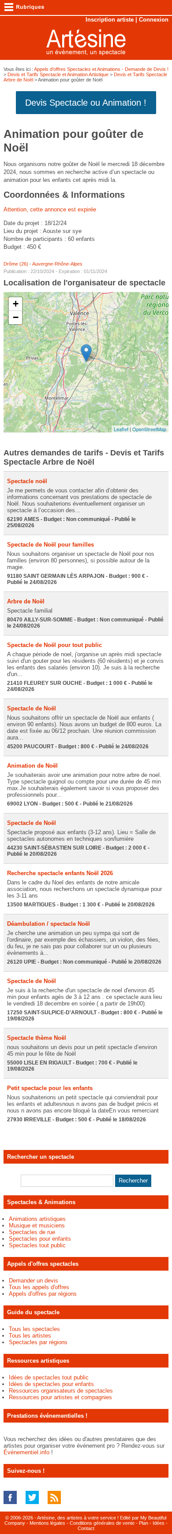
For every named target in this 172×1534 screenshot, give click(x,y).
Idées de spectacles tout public (49, 1377)
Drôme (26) (16, 263)
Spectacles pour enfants (40, 1238)
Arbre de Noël (26, 601)
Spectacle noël (27, 481)
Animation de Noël (32, 765)
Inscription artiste (110, 19)
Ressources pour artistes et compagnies (60, 1397)
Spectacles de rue (32, 1232)
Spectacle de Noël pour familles (50, 544)
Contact (86, 1528)
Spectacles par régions (38, 1342)
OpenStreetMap (149, 428)
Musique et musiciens (37, 1225)
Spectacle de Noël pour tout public (54, 645)
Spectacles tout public (37, 1245)
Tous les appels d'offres (39, 1287)
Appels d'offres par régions (43, 1293)
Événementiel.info (26, 1452)
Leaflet (121, 428)
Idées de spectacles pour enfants (51, 1384)
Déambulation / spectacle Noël (48, 923)
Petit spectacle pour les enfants (50, 1088)
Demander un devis (33, 1280)
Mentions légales (47, 1523)
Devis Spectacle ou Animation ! (85, 102)
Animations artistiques (37, 1219)
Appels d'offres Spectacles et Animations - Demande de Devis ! (101, 69)
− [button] (16, 317)
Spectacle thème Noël (36, 1038)
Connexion (153, 19)
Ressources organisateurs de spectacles (61, 1390)
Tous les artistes (30, 1335)
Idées (159, 1523)
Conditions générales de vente (102, 1523)
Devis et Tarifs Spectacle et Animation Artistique (57, 74)
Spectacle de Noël (31, 708)
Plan (143, 1523)
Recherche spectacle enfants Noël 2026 (60, 873)
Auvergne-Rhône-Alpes (57, 263)
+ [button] (16, 303)
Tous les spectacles (34, 1329)
